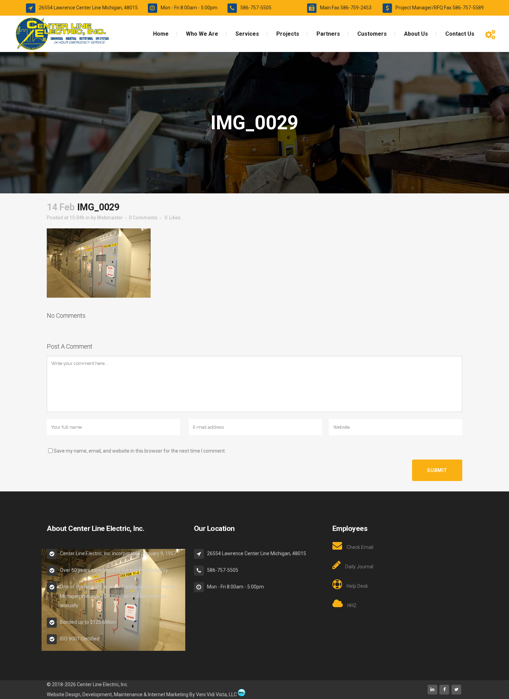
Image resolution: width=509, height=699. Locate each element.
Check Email (360, 547)
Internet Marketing (167, 694)
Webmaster (110, 217)
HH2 (351, 605)
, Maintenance (127, 694)
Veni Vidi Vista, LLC (216, 694)
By (192, 694)
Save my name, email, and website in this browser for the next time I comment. (140, 451)
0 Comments (143, 217)
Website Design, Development (79, 694)
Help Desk (357, 586)
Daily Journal (359, 566)
